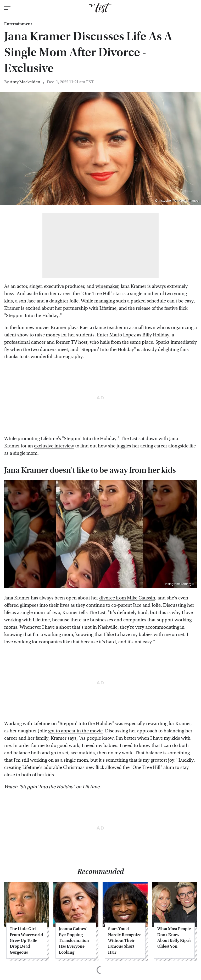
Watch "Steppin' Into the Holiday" (39, 787)
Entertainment (18, 24)
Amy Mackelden (25, 81)
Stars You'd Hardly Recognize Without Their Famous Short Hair (124, 940)
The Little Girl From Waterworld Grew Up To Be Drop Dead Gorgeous (26, 940)
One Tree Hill (96, 293)
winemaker (107, 286)
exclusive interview (54, 446)
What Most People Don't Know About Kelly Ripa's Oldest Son (174, 937)
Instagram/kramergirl (179, 584)
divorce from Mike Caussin (127, 598)
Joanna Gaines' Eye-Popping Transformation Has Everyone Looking (74, 940)
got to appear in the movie (75, 731)
